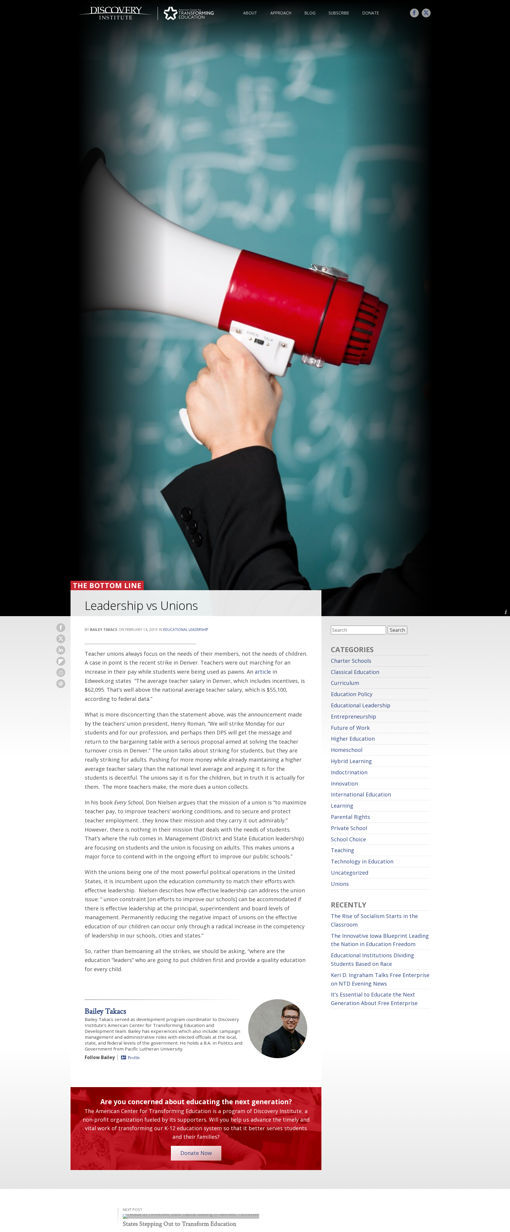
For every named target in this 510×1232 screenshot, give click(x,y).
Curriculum (345, 682)
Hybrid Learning (351, 761)
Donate (370, 13)
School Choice (348, 839)
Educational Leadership (185, 629)
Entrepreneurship (353, 716)
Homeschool (346, 749)
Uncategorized (349, 872)
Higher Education (353, 738)
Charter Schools (351, 660)
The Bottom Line (107, 585)
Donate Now (196, 1152)
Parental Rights (350, 816)
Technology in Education (362, 861)
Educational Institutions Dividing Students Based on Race (372, 959)
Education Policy (351, 694)
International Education (361, 794)
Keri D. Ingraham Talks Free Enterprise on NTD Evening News (380, 979)
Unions (340, 883)
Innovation (344, 783)
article (263, 671)
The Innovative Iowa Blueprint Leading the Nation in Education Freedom (380, 940)
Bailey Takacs (105, 1011)
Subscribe (338, 13)
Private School (349, 828)
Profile (134, 1057)
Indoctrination (349, 772)
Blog (310, 13)
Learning (342, 805)
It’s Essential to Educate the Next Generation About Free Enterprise (374, 999)
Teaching (342, 850)
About (250, 13)
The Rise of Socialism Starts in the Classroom (374, 920)
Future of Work (350, 727)
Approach (280, 13)
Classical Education (355, 671)
